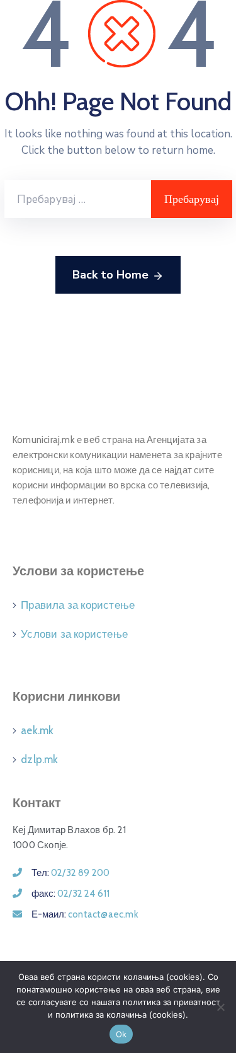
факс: (70, 893)
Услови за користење (74, 634)
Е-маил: (84, 914)
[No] (220, 1007)
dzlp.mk (39, 759)
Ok (121, 1034)
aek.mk (37, 730)
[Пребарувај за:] (77, 199)
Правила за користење (78, 605)
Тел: (70, 872)
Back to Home (110, 274)
